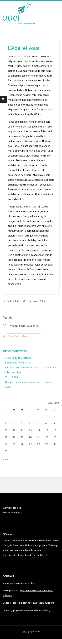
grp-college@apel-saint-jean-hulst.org (33, 602)
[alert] (31, 326)
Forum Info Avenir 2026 (18, 362)
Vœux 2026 (11, 377)
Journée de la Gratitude (18, 357)
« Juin (6, 459)
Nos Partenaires (11, 512)
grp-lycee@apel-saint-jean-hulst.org (30, 610)
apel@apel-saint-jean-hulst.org (19, 583)
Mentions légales (12, 507)
